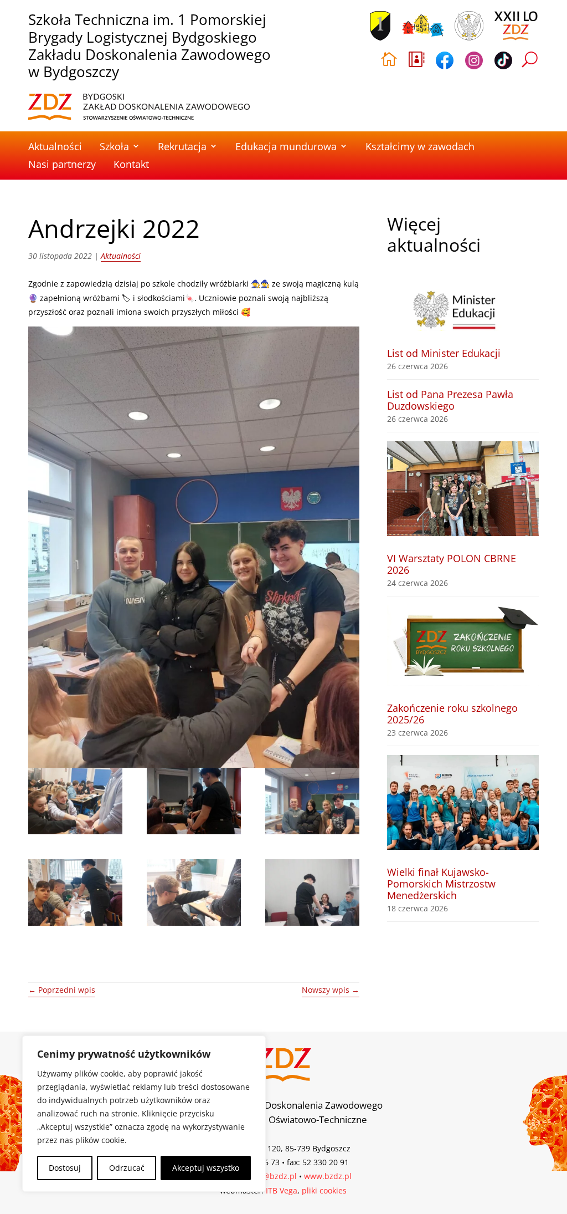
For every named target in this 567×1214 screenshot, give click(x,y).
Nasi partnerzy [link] (62, 164)
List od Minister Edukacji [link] (444, 353)
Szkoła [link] (114, 146)
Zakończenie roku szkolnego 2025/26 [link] (452, 713)
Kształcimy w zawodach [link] (420, 146)
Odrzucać (127, 1167)
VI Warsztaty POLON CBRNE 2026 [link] (451, 564)
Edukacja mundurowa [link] (286, 146)
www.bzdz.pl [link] (328, 1176)
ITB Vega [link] (281, 1190)
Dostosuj (65, 1167)
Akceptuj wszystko (205, 1167)
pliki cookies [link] (324, 1190)
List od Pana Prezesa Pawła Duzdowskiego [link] (450, 399)
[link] (139, 107)
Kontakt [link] (131, 164)
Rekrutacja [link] (182, 146)
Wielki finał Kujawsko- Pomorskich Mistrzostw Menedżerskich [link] (441, 883)
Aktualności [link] (55, 146)
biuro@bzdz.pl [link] (270, 1176)
